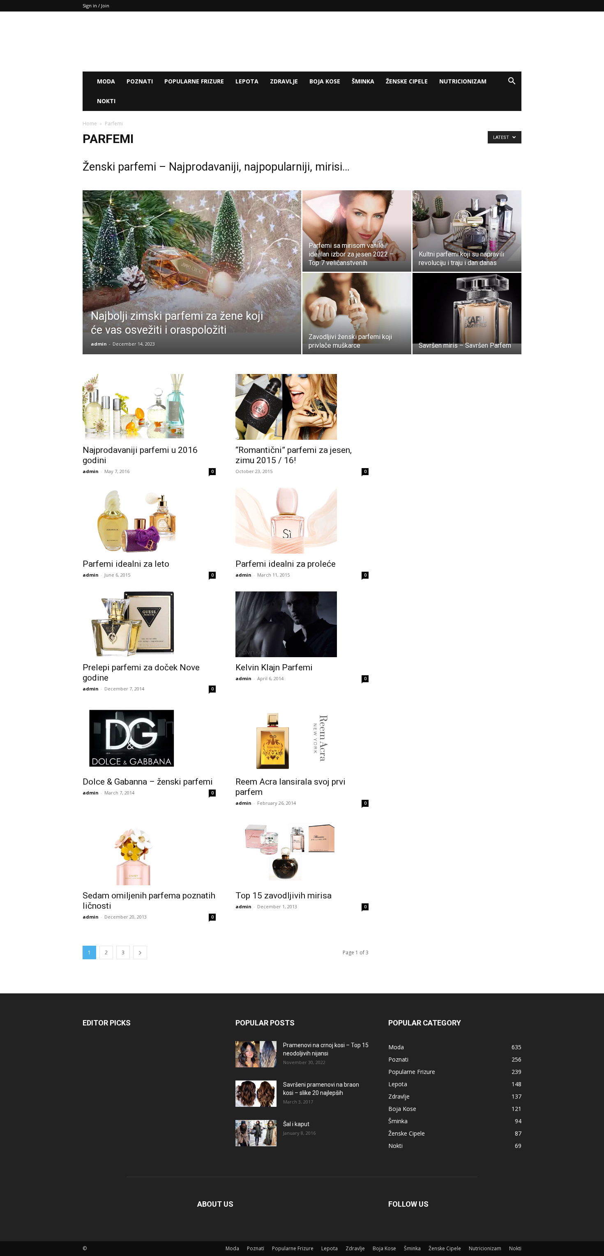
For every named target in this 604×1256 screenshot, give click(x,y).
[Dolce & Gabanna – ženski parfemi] (149, 738)
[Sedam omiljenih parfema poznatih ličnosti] (149, 852)
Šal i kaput (296, 1124)
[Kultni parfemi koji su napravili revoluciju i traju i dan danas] (467, 225)
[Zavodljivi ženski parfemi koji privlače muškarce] (356, 308)
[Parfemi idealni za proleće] (302, 521)
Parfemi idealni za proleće (285, 564)
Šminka (363, 81)
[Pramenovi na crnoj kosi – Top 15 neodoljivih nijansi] (256, 1054)
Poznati (140, 81)
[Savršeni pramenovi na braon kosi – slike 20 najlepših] (256, 1094)
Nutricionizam (462, 81)
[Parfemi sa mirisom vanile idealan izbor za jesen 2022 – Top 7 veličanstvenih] (356, 225)
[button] (511, 82)
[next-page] (140, 952)
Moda (106, 81)
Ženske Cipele (407, 81)
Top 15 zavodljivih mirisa (283, 895)
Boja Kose (324, 81)
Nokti (106, 101)
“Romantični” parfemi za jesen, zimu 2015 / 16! (293, 455)
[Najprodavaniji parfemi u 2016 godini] (149, 407)
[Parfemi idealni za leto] (149, 521)
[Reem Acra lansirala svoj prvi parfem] (302, 738)
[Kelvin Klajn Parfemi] (302, 624)
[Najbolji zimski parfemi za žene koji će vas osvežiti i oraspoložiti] (192, 261)
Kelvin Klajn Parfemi (274, 667)
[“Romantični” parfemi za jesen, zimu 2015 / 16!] (302, 407)
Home (90, 123)
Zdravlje (284, 81)
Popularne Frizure (194, 81)
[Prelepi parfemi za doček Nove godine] (149, 624)
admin (99, 344)
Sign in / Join (96, 5)
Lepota (246, 81)
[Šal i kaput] (256, 1133)
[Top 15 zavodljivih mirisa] (302, 852)
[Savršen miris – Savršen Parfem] (467, 308)
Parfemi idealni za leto (126, 564)
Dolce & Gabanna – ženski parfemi (148, 782)
